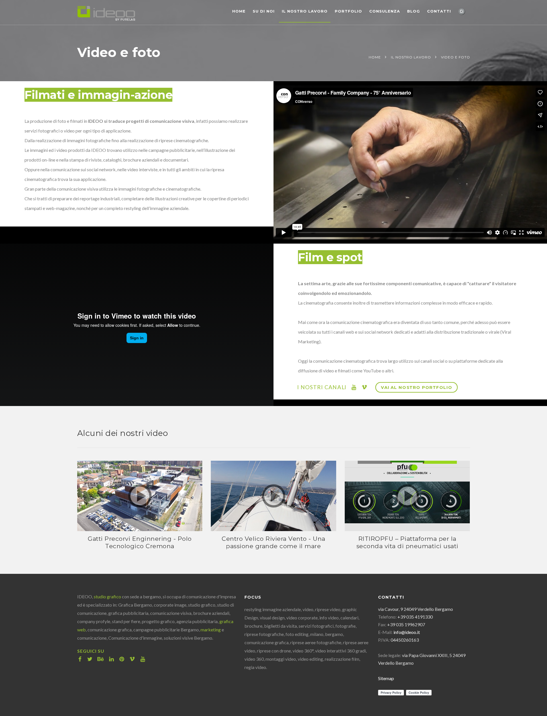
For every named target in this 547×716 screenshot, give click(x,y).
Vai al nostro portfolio (416, 387)
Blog (413, 11)
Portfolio (348, 11)
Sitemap (386, 678)
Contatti (439, 11)
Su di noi (264, 11)
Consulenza (384, 11)
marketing (211, 629)
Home (239, 11)
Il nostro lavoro (305, 11)
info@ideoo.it (406, 632)
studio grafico (107, 596)
